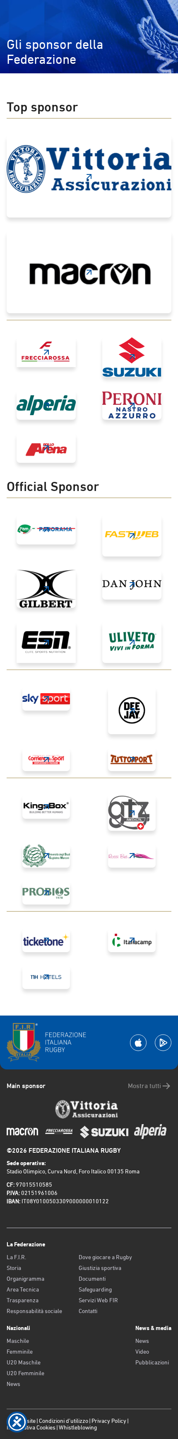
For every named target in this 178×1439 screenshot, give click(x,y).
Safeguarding (95, 1289)
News (13, 1384)
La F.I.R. (16, 1257)
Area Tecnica (23, 1289)
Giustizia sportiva (100, 1268)
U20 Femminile (25, 1373)
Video (142, 1351)
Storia (14, 1268)
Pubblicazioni (152, 1362)
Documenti (92, 1278)
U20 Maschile (24, 1362)
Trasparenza (22, 1300)
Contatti (88, 1311)
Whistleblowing (78, 1427)
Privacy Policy (108, 1420)
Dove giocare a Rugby (105, 1257)
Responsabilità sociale (34, 1311)
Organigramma (25, 1278)
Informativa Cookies (31, 1427)
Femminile (20, 1351)
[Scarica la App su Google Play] (163, 1042)
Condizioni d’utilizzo (63, 1420)
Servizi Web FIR (98, 1300)
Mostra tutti (144, 1086)
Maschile (18, 1340)
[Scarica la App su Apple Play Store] (138, 1042)
